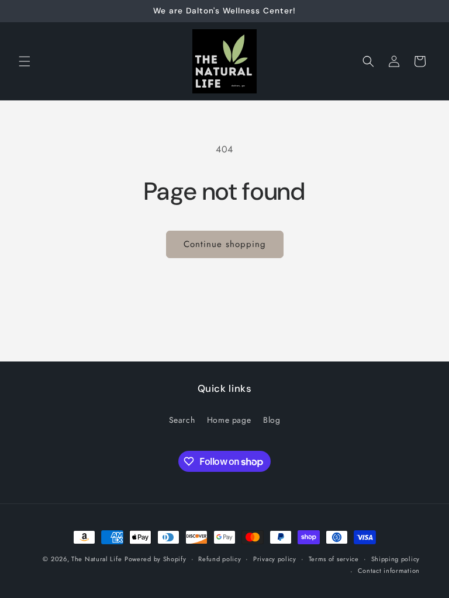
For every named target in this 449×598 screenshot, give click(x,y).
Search (182, 420)
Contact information (389, 570)
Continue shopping (225, 244)
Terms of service (334, 559)
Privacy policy (274, 559)
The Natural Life (96, 559)
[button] (24, 61)
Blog (271, 420)
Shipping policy (395, 559)
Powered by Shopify (155, 559)
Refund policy (219, 559)
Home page (229, 420)
